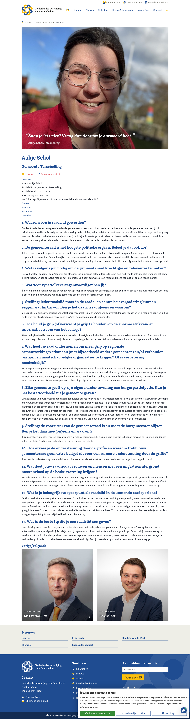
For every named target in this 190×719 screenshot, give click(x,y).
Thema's (26, 644)
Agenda (77, 9)
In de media (78, 638)
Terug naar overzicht (50, 174)
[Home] (42, 10)
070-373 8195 (32, 696)
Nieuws (90, 9)
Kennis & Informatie (123, 9)
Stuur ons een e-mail (36, 700)
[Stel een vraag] (184, 710)
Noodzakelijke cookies (134, 713)
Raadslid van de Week (44, 22)
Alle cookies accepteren (98, 713)
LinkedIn (26, 215)
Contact (157, 9)
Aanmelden (132, 677)
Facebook (27, 207)
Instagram (27, 211)
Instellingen (170, 713)
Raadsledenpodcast (82, 644)
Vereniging (143, 9)
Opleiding (103, 9)
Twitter (25, 203)
